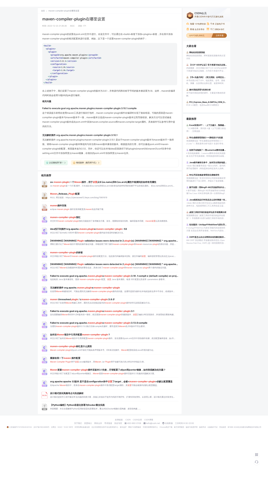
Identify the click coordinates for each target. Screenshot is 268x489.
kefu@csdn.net (153, 423)
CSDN (128, 420)
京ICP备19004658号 (41, 427)
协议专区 (118, 423)
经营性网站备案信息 (82, 427)
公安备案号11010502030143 (20, 427)
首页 (43, 11)
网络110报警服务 (134, 427)
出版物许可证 (213, 427)
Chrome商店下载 (166, 427)
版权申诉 (202, 427)
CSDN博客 (148, 420)
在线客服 (169, 423)
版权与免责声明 (192, 427)
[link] (43, 11)
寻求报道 (108, 423)
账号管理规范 (179, 427)
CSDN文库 (137, 420)
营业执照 (222, 427)
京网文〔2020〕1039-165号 (62, 427)
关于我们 (78, 423)
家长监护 (123, 427)
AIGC (72, 26)
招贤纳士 (88, 423)
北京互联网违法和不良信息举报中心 (104, 427)
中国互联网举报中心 (150, 427)
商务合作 (98, 423)
